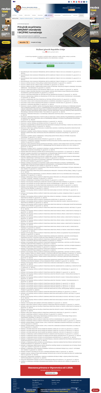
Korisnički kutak (16, 388)
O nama (20, 15)
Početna (14, 15)
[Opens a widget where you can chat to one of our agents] (95, 390)
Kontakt (14, 389)
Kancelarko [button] (57, 15)
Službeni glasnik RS (39, 18)
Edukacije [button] (40, 15)
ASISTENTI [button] (50, 15)
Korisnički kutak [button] (67, 15)
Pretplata (15, 384)
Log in (81, 15)
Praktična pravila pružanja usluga (78, 390)
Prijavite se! (50, 65)
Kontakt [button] (75, 15)
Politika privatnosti (75, 387)
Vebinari (14, 386)
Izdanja (34, 15)
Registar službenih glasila (26, 18)
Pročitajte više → (51, 373)
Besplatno (27, 15)
